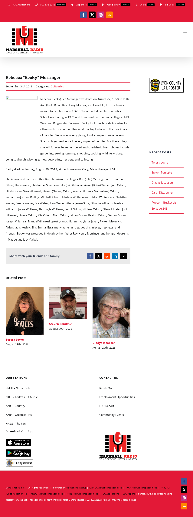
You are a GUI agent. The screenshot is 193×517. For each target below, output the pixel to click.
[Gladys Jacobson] (111, 312)
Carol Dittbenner (162, 192)
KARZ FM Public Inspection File (82, 493)
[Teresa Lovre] (25, 310)
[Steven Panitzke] (68, 303)
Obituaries (57, 86)
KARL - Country (15, 406)
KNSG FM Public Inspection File (47, 493)
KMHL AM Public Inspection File (105, 487)
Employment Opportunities (117, 397)
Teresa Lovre (19, 311)
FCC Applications (110, 493)
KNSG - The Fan (16, 423)
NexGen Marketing (76, 487)
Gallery (30, 311)
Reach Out (106, 388)
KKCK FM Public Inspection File (141, 487)
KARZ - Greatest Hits (19, 415)
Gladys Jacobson (106, 312)
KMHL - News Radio (18, 388)
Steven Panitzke (62, 303)
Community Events (111, 415)
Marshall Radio (16, 487)
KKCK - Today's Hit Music (22, 397)
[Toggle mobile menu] (185, 31)
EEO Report (106, 406)
